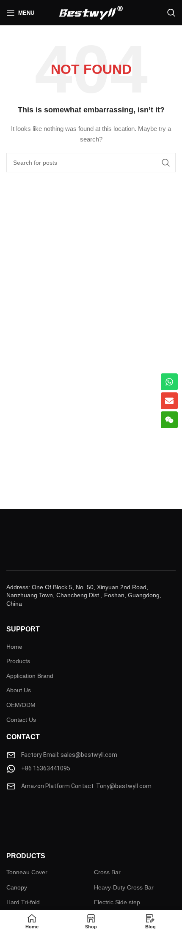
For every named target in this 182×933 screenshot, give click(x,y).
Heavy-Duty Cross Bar (124, 887)
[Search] (171, 12)
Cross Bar (107, 872)
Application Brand (29, 675)
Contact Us (21, 719)
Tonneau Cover (26, 872)
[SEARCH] (166, 162)
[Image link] (32, 816)
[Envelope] (169, 400)
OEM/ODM (21, 705)
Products (18, 661)
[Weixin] (169, 419)
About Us (18, 690)
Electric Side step (117, 902)
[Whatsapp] (169, 381)
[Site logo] (91, 12)
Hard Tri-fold (23, 902)
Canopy (16, 887)
